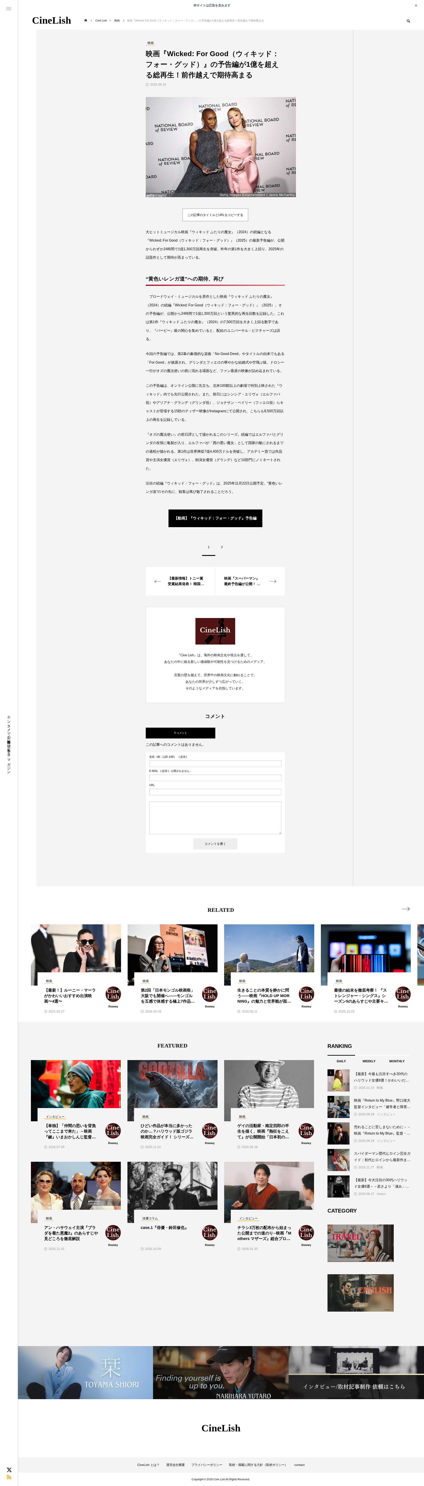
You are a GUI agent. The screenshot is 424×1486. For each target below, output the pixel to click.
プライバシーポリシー (206, 1465)
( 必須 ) (168, 756)
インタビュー (386, 1114)
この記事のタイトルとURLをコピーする (215, 215)
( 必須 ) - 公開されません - (170, 771)
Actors (381, 1194)
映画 (380, 1087)
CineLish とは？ (148, 1465)
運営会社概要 (175, 1465)
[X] (9, 1469)
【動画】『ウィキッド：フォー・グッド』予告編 (215, 518)
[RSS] (9, 1477)
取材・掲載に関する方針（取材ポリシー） (258, 1465)
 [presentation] (406, 909)
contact (299, 1465)
